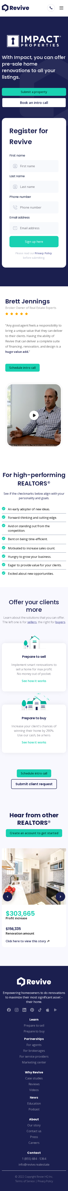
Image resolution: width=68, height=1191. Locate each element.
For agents (33, 1045)
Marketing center (34, 1062)
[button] (61, 8)
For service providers (34, 1056)
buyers (60, 622)
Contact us (34, 1131)
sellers (32, 622)
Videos (34, 1090)
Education (34, 1103)
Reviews (34, 1084)
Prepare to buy (34, 1031)
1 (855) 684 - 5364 (34, 1159)
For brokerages (34, 1051)
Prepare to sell (34, 1025)
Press (34, 1137)
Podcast (34, 1109)
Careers (34, 1143)
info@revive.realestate (34, 1164)
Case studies (34, 1078)
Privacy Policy (43, 253)
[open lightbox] (34, 415)
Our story (34, 1125)
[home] (15, 8)
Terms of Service (25, 1181)
